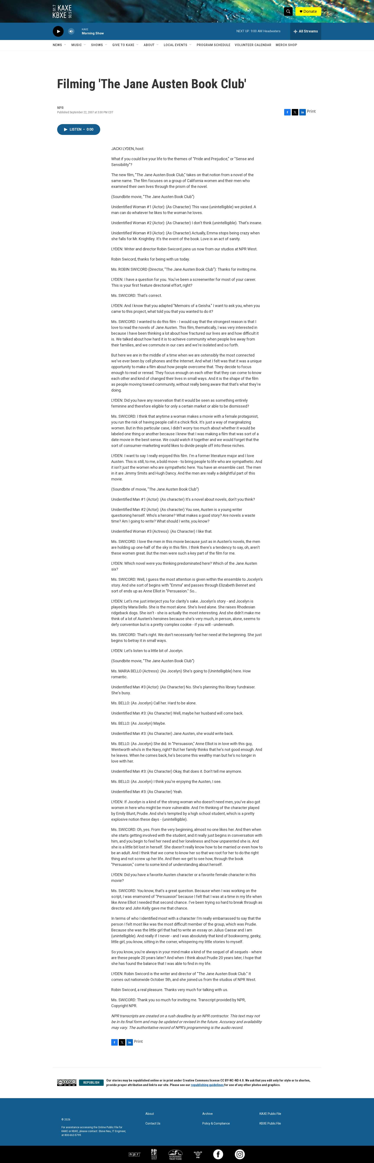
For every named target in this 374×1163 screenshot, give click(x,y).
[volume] (71, 31)
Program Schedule (214, 45)
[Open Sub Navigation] (65, 45)
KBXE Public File (270, 1123)
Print (311, 111)
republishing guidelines (207, 1085)
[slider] (78, 31)
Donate (310, 11)
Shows (97, 45)
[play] (58, 31)
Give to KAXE (123, 45)
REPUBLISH (91, 1083)
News (57, 45)
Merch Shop (286, 45)
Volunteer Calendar (253, 45)
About (149, 45)
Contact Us (152, 1123)
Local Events (175, 45)
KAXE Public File (270, 1113)
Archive (207, 1113)
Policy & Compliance (216, 1123)
